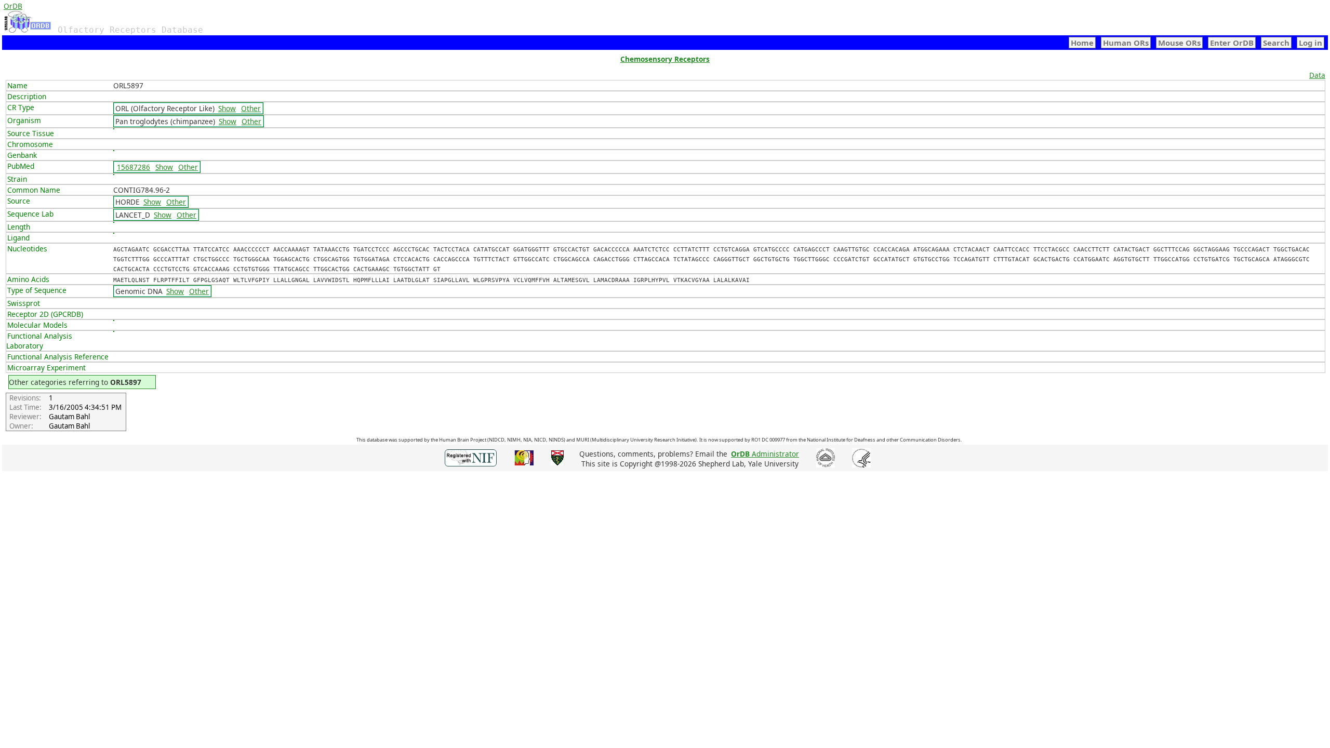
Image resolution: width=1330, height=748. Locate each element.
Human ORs (1126, 42)
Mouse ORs (1179, 42)
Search (1276, 42)
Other (251, 108)
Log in (1310, 42)
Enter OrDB (1232, 42)
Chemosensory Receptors (665, 59)
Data (1317, 75)
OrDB (13, 6)
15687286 (133, 167)
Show (227, 108)
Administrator (765, 454)
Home (1082, 42)
